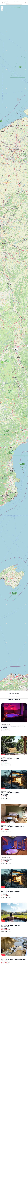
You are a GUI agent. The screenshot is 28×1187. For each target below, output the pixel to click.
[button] (16, 349)
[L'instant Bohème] (14, 845)
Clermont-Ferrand (5, 724)
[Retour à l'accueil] (2, 2)
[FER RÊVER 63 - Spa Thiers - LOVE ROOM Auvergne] (14, 712)
